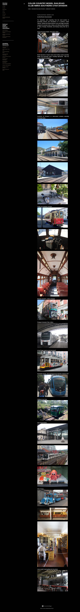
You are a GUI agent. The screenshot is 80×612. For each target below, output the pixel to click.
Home (29, 8)
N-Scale (3, 15)
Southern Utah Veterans (6, 65)
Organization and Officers (38, 8)
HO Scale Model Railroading (5, 54)
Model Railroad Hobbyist (6, 63)
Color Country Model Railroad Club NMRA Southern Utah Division (47, 4)
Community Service (50, 8)
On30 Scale (4, 9)
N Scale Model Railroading (4, 62)
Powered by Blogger (48, 606)
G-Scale (3, 6)
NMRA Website (5, 30)
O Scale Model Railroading (4, 59)
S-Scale (3, 12)
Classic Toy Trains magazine (5, 47)
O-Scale (3, 7)
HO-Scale (4, 14)
